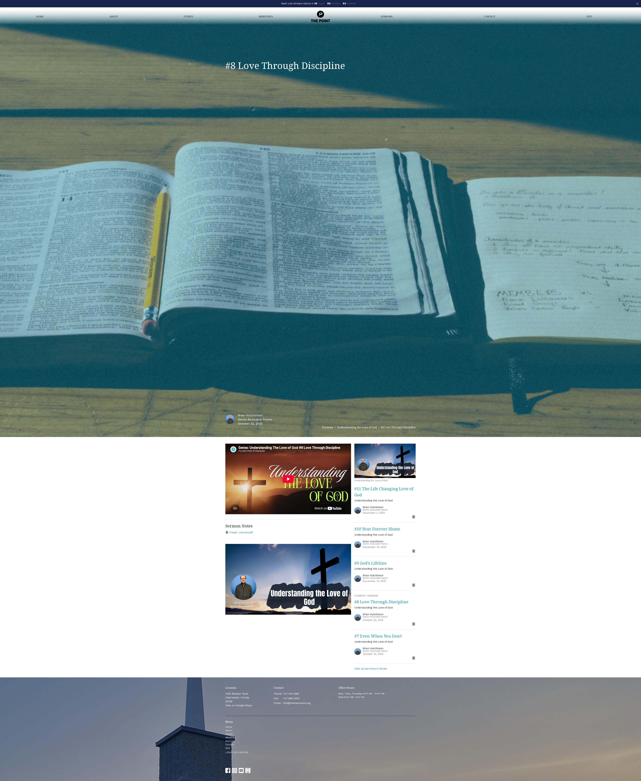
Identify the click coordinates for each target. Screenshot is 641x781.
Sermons (387, 16)
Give (589, 16)
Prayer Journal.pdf (241, 532)
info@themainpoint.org (297, 703)
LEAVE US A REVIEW (236, 752)
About (114, 16)
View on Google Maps (238, 705)
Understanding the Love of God (357, 427)
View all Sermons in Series (370, 668)
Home (40, 16)
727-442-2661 (291, 693)
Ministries (266, 16)
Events (188, 16)
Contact (489, 16)
